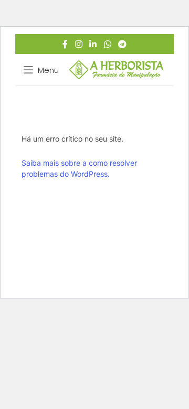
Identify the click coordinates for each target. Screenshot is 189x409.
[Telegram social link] (122, 44)
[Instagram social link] (78, 44)
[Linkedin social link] (93, 44)
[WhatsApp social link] (107, 44)
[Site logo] (116, 68)
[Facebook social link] (65, 44)
